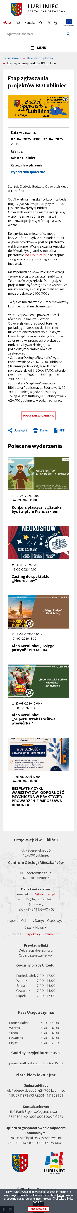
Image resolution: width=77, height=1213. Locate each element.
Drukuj (40, 431)
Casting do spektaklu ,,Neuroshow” (31, 578)
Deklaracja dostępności (36, 950)
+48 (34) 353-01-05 (39, 909)
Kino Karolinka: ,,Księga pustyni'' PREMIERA (33, 648)
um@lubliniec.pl (42, 894)
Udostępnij (21, 430)
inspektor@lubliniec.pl (42, 934)
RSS (17, 22)
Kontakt (30, 22)
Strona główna (12, 58)
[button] (38, 106)
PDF (61, 430)
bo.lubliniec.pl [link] (35, 255)
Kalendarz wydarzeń (40, 58)
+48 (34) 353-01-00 (38, 899)
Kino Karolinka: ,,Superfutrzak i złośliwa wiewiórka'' (34, 719)
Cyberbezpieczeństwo (35, 955)
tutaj (60, 1195)
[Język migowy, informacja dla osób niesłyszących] (49, 23)
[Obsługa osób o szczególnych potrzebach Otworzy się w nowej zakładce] (55, 23)
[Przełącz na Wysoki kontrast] (41, 22)
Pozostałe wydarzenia (38, 415)
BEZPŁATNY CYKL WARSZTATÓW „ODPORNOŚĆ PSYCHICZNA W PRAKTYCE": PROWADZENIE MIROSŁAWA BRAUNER (38, 796)
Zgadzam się (39, 1209)
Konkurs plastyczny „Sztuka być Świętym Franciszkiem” (37, 509)
